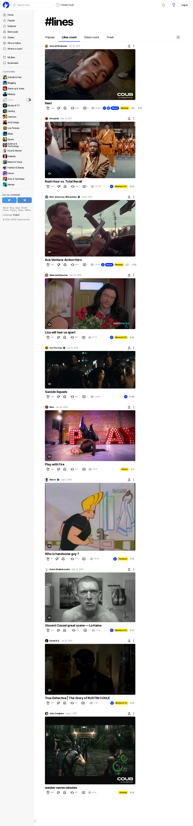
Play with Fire (54, 464)
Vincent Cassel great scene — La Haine (73, 625)
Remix (115, 108)
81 (140, 108)
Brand (24, 208)
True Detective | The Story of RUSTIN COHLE (77, 698)
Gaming (123, 792)
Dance (125, 469)
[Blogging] (17, 83)
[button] (178, 37)
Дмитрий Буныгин (58, 275)
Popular (11, 20)
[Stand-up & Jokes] (17, 88)
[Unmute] (49, 173)
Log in (184, 5)
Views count (91, 37)
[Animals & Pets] (17, 77)
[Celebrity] (17, 156)
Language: (11, 215)
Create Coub (67, 4)
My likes (11, 57)
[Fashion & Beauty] (17, 167)
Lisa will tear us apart (60, 332)
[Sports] (17, 139)
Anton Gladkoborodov (59, 569)
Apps (17, 208)
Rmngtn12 (54, 119)
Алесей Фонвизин (58, 46)
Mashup (124, 108)
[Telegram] (24, 200)
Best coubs (12, 31)
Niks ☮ (52, 480)
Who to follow (14, 43)
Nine (51, 407)
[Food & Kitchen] (17, 150)
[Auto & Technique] (17, 179)
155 (131, 396)
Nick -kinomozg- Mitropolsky (63, 197)
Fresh (110, 37)
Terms (6, 210)
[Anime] (17, 100)
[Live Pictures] (17, 128)
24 (132, 792)
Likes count (69, 37)
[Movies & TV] (17, 105)
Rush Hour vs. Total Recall (63, 181)
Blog (12, 208)
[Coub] (6, 5)
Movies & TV (120, 186)
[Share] (129, 46)
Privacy (13, 210)
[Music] (17, 134)
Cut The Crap (55, 348)
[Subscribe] (29, 99)
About (5, 208)
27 (132, 630)
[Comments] (65, 108)
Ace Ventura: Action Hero (63, 260)
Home (10, 14)
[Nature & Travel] (17, 162)
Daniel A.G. (54, 641)
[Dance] (17, 173)
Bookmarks (12, 63)
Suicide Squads (56, 392)
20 (132, 186)
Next (48, 103)
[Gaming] (17, 111)
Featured (11, 26)
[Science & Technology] (17, 145)
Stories (10, 37)
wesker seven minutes (61, 787)
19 (132, 559)
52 (134, 264)
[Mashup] (17, 94)
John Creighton (56, 713)
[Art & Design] (17, 122)
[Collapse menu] (35, 821)
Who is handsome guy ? (62, 554)
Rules (20, 210)
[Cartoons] (17, 117)
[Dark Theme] (163, 5)
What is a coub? (14, 48)
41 (132, 703)
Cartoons (123, 559)
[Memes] (17, 184)
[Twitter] (9, 200)
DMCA (28, 210)
